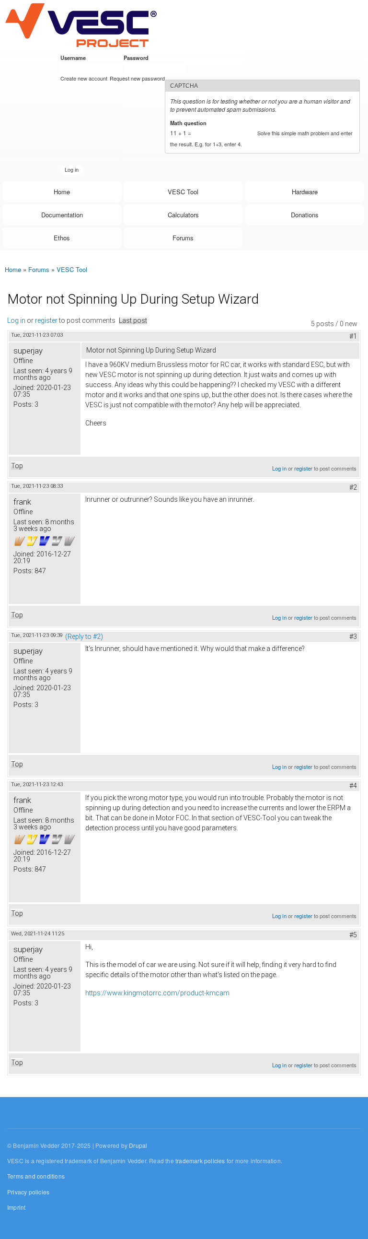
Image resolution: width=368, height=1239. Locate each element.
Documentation (62, 214)
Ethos (62, 237)
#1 (353, 336)
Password (138, 57)
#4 (353, 786)
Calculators (183, 214)
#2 (353, 487)
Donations (305, 214)
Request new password (137, 78)
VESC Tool (183, 191)
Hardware (305, 191)
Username (74, 57)
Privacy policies (28, 1192)
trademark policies (200, 1160)
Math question (190, 123)
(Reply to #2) (84, 636)
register (46, 320)
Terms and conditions (36, 1176)
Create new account (83, 78)
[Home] (80, 24)
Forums (183, 237)
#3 (353, 636)
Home (62, 191)
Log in (16, 320)
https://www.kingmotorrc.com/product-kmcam (157, 993)
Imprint (16, 1207)
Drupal (138, 1145)
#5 (353, 935)
